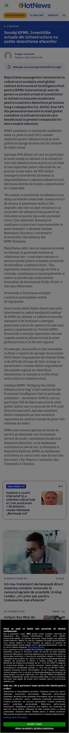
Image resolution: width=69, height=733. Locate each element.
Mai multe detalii (36, 647)
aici (37, 667)
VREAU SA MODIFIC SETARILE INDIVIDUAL (34, 728)
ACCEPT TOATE (34, 724)
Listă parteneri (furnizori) (15, 717)
